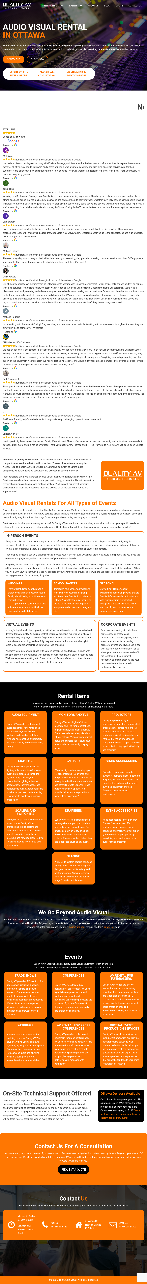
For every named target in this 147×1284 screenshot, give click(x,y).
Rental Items (51, 5)
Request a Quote (76, 927)
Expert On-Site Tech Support (19, 74)
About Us (93, 5)
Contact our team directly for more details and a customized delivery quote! (121, 1114)
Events (73, 5)
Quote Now (37, 59)
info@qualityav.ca (127, 1226)
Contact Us (135, 5)
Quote (119, 5)
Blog (107, 5)
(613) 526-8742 (59, 1226)
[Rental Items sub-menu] (63, 5)
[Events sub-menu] (81, 5)
